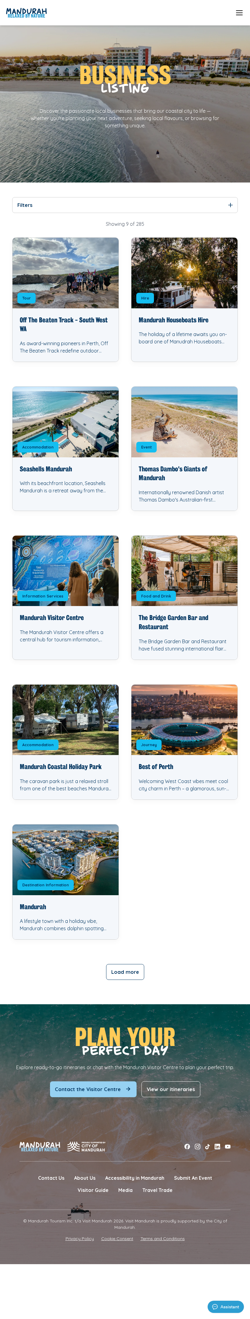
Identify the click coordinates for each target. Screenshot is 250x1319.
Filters (25, 205)
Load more (125, 972)
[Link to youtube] (227, 1147)
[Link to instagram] (197, 1147)
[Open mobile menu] (239, 12)
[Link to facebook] (187, 1147)
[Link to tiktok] (207, 1147)
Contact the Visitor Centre (88, 1089)
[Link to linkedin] (217, 1147)
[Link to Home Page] (26, 13)
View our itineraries (171, 1089)
